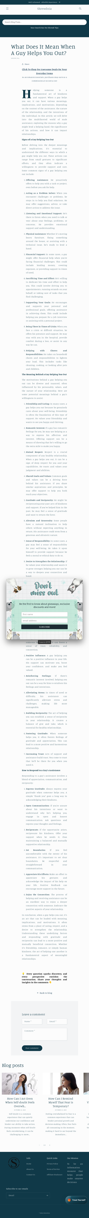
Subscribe (44, 627)
